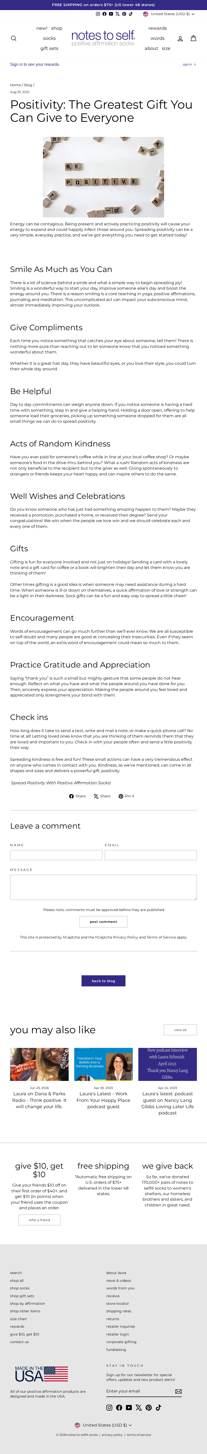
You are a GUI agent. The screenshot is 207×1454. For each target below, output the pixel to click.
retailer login (117, 1334)
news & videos (118, 1281)
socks (49, 38)
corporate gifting (121, 1342)
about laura (116, 1273)
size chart (18, 1319)
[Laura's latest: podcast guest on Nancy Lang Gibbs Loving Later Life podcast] (167, 1064)
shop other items (25, 1311)
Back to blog (103, 981)
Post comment (103, 922)
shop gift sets (22, 1296)
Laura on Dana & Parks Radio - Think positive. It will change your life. (39, 1100)
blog (28, 85)
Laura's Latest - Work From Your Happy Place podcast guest (103, 1100)
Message (21, 870)
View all (180, 1030)
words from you (120, 1288)
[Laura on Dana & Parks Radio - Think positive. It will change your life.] (39, 1064)
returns (112, 1319)
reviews (113, 1296)
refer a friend (39, 1220)
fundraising (116, 1350)
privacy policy (112, 1435)
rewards (157, 28)
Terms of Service (161, 937)
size (166, 48)
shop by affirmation (27, 1303)
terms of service (139, 1435)
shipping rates (118, 1311)
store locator (117, 1303)
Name (17, 845)
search (16, 1273)
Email (112, 845)
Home (15, 85)
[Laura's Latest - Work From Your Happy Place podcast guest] (103, 1064)
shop (56, 28)
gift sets (49, 48)
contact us (19, 1342)
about (151, 48)
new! (41, 28)
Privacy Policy (125, 937)
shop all (17, 1281)
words (158, 38)
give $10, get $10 (24, 1334)
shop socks (20, 1288)
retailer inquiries (120, 1326)
